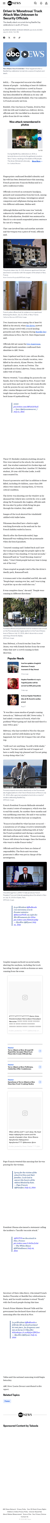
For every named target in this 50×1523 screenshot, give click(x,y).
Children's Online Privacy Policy (17, 1512)
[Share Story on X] (9, 37)
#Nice (33, 917)
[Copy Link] (19, 37)
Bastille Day (41, 331)
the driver (30, 325)
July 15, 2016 (18, 411)
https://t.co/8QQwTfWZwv (28, 1332)
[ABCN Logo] (14, 3)
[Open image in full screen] (40, 132)
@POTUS (18, 1238)
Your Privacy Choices (39, 1514)
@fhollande (32, 907)
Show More (36, 161)
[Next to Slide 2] (40, 139)
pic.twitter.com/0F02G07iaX (25, 406)
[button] (4, 3)
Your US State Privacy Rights (36, 1509)
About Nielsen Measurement (12, 1514)
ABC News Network (9, 1509)
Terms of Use (27, 1514)
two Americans (33, 343)
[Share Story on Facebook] (4, 37)
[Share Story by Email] (14, 37)
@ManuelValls (20, 914)
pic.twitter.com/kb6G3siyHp (26, 919)
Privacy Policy (21, 1509)
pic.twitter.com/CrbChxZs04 (26, 1243)
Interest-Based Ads (35, 1512)
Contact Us (24, 1517)
